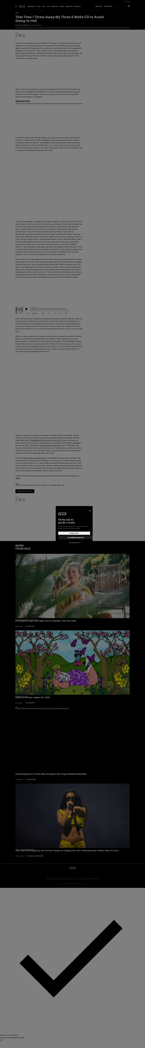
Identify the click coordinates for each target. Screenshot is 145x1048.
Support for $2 (74, 533)
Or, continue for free (74, 542)
